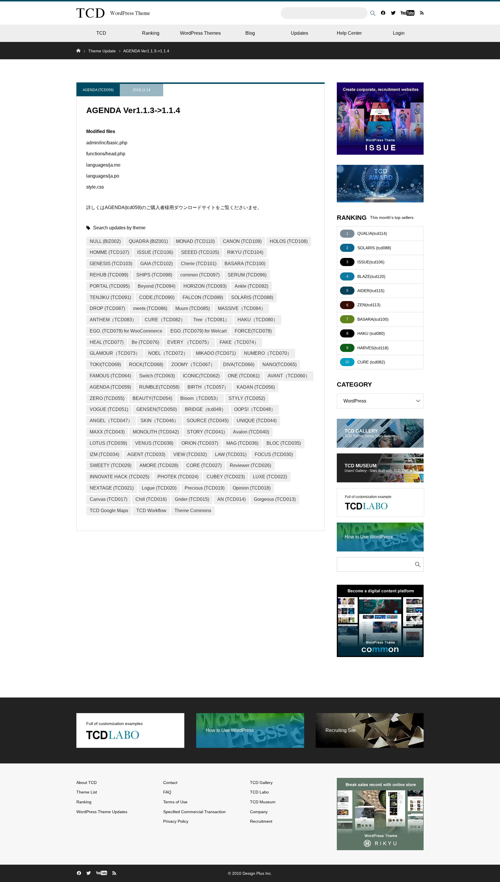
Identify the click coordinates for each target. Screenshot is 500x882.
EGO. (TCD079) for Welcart (198, 331)
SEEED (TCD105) (200, 252)
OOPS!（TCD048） (254, 409)
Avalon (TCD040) (251, 431)
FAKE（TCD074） (239, 342)
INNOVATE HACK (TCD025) (119, 476)
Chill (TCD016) (151, 499)
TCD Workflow (151, 510)
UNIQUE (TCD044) (257, 420)
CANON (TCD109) (242, 241)
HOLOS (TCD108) (289, 241)
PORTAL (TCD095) (110, 286)
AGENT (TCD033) (146, 454)
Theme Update (102, 51)
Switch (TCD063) (157, 375)
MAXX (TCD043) (107, 431)
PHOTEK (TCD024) (177, 476)
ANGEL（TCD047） (111, 420)
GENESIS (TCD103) (111, 263)
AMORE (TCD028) (158, 465)
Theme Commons (192, 510)
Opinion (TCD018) (252, 488)
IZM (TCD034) (104, 454)
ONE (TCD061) (244, 375)
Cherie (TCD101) (198, 263)
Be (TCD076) (145, 342)
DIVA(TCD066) (238, 364)
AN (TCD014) (231, 499)
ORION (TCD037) (199, 443)
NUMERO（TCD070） (268, 353)
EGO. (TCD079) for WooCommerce (126, 331)
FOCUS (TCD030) (274, 454)
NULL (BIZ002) (105, 241)
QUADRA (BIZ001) (148, 241)
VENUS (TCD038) (154, 443)
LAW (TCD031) (231, 454)
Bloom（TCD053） (200, 398)
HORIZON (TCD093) (205, 286)
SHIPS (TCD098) (154, 274)
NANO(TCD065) (279, 364)
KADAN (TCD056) (256, 387)
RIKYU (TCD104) (245, 252)
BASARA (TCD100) (245, 263)
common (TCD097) (200, 274)
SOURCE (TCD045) (208, 420)
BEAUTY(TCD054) (152, 398)
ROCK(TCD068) (146, 364)
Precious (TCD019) (205, 488)
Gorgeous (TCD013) (275, 499)
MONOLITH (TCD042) (156, 431)
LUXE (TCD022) (270, 476)
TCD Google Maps (109, 510)
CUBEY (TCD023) (226, 476)
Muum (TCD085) (192, 308)
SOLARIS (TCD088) (252, 297)
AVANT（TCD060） (289, 375)
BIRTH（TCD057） (208, 387)
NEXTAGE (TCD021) (112, 488)
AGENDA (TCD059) (98, 90)
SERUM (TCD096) (247, 274)
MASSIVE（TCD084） (242, 308)
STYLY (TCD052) (247, 398)
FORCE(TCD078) (253, 331)
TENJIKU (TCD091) (110, 297)
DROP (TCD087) (107, 308)
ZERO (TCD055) (107, 398)
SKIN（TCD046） (160, 420)
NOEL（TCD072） (168, 353)
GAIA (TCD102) (156, 263)
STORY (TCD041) (206, 431)
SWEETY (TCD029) (110, 465)
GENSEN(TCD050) (156, 409)
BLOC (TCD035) (283, 443)
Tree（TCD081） (211, 319)
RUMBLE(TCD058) (159, 387)
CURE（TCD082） (165, 319)
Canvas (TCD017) (108, 499)
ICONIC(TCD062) (201, 375)
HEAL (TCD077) (107, 342)
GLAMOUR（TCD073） (115, 353)
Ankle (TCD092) (251, 286)
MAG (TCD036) (242, 443)
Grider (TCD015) (192, 499)
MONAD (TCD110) (195, 241)
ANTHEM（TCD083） (113, 319)
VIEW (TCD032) (190, 454)
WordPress (354, 400)
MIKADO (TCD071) (216, 353)
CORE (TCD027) (204, 465)
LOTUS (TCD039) (108, 443)
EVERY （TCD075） (189, 342)
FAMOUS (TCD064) (110, 375)
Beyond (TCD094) (156, 286)
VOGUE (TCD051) (109, 409)
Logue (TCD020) (159, 488)
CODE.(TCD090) (156, 297)
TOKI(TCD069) (105, 364)
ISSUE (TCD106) (155, 252)
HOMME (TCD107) (109, 252)
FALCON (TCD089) (203, 297)
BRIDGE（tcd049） (205, 409)
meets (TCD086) (150, 308)
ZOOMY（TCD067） (193, 364)
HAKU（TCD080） (258, 319)
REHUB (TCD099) (109, 274)
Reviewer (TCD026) (250, 465)
